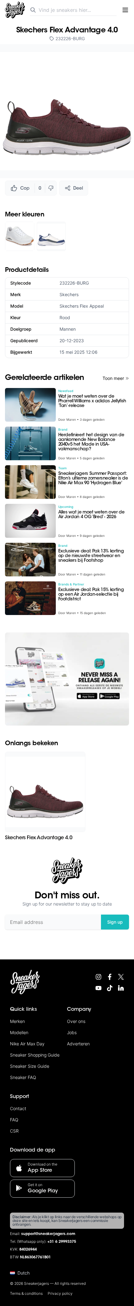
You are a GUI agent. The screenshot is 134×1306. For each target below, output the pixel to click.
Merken (17, 1021)
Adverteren (78, 1043)
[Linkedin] (121, 988)
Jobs (72, 1032)
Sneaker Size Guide (29, 1066)
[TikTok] (110, 988)
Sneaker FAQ (23, 1077)
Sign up (115, 922)
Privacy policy (60, 1293)
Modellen (19, 1032)
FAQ (14, 1119)
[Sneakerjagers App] (67, 679)
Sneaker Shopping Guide (35, 1055)
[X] (121, 977)
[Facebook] (110, 977)
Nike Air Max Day (27, 1043)
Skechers (69, 294)
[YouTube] (98, 988)
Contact (18, 1108)
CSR (14, 1130)
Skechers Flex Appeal (82, 306)
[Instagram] (98, 977)
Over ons (76, 1021)
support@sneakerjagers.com (48, 1234)
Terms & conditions (26, 1293)
